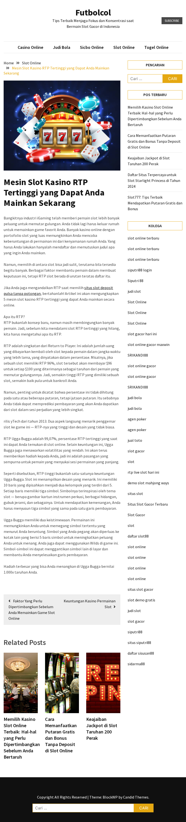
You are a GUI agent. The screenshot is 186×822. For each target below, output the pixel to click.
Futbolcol (93, 12)
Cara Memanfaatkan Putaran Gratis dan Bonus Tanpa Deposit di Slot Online (61, 735)
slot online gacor (142, 365)
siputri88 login (140, 270)
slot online (137, 546)
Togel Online (156, 47)
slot (131, 461)
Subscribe (172, 21)
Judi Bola (61, 47)
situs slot (135, 493)
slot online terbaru (143, 238)
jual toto (135, 440)
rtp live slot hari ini (143, 472)
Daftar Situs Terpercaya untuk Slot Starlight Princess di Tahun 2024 (154, 180)
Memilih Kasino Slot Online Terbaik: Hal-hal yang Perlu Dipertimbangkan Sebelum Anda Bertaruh (22, 738)
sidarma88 (136, 663)
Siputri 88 (135, 280)
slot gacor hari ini (142, 333)
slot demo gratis (141, 600)
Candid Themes (135, 797)
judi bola (135, 397)
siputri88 (135, 631)
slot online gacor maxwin (149, 344)
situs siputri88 (139, 642)
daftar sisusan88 (141, 653)
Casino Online (30, 47)
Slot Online (124, 47)
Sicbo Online (92, 47)
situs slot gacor (140, 589)
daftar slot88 (138, 536)
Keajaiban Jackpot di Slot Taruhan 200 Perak (101, 728)
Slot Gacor (136, 514)
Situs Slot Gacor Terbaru (148, 504)
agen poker (137, 419)
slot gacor (136, 450)
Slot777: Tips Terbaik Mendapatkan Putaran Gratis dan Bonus (155, 203)
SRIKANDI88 (138, 355)
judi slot (134, 291)
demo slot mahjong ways (148, 482)
